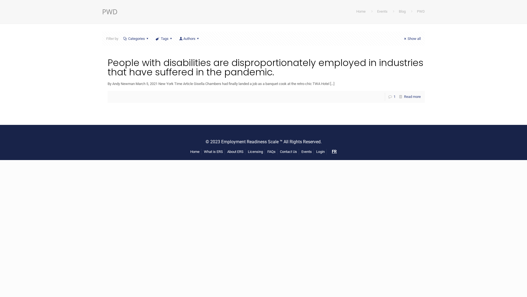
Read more (412, 97)
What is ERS (213, 152)
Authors (189, 39)
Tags (165, 39)
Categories (136, 39)
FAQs (271, 152)
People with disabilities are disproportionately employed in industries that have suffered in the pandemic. (265, 67)
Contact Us (288, 152)
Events (382, 11)
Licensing (255, 152)
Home (361, 11)
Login (320, 152)
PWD (421, 11)
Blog (402, 11)
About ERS (235, 152)
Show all (414, 39)
